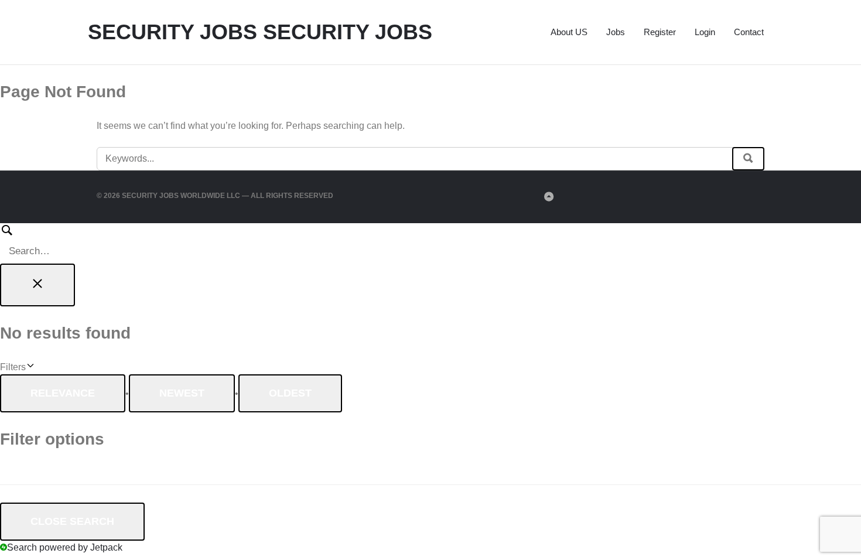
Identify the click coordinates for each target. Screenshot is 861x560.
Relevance (62, 393)
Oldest (290, 393)
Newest (181, 393)
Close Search (72, 521)
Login (705, 32)
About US (569, 32)
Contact (749, 32)
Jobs (615, 32)
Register (660, 32)
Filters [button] (29, 367)
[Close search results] (37, 285)
